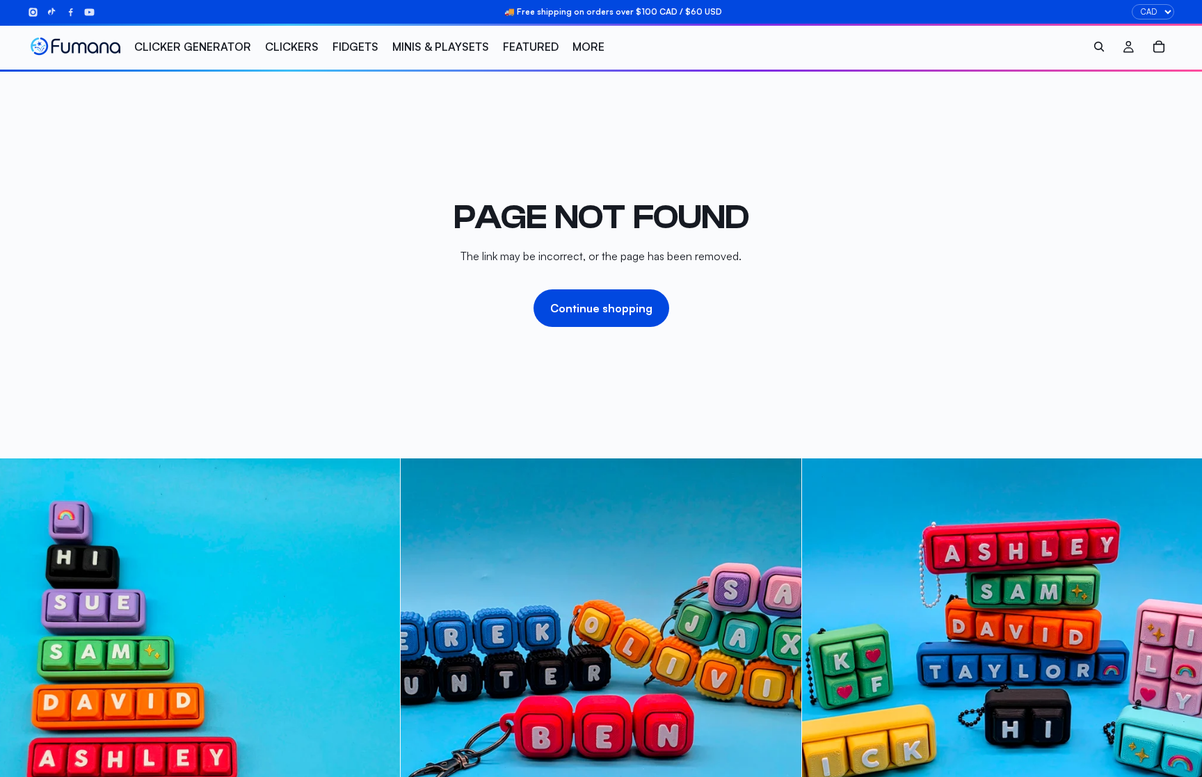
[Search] (1099, 46)
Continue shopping (601, 308)
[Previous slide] (421, 658)
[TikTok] (52, 12)
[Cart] (1159, 46)
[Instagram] (33, 12)
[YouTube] (89, 12)
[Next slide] (780, 658)
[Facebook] (70, 12)
